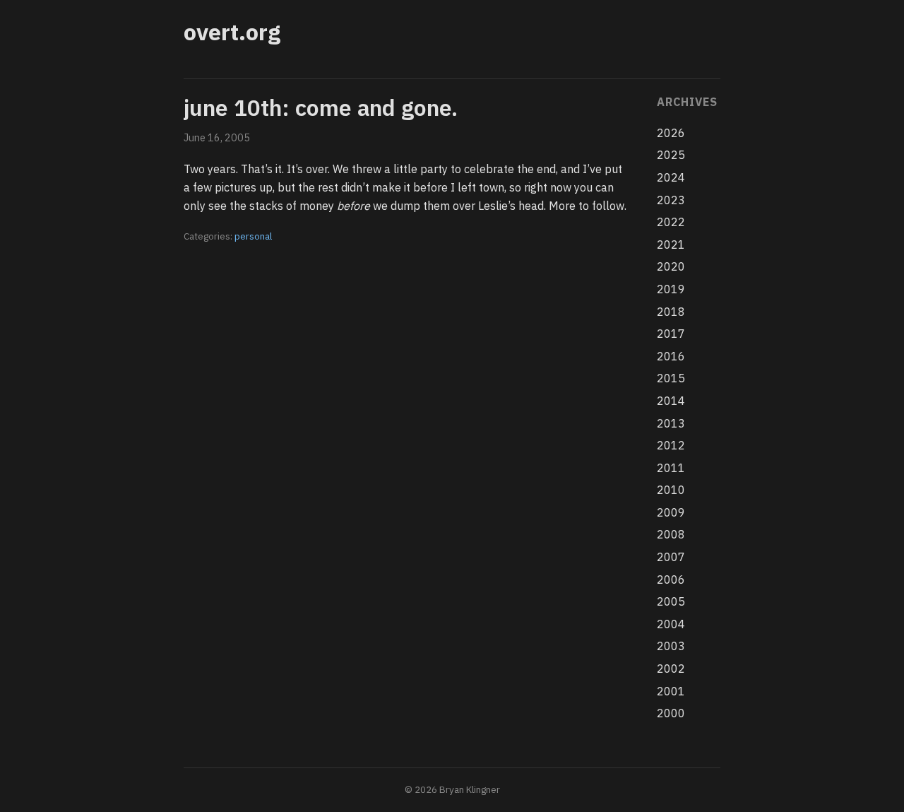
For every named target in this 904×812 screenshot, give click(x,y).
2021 (671, 244)
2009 (671, 512)
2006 (671, 579)
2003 (671, 646)
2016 (671, 356)
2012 (671, 445)
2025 (671, 155)
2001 (671, 691)
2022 (671, 222)
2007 (671, 557)
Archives (687, 102)
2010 (671, 490)
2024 (671, 177)
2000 (671, 713)
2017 (671, 333)
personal (253, 236)
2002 (671, 668)
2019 (671, 289)
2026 (671, 133)
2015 (671, 378)
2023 (671, 200)
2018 (671, 312)
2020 (671, 266)
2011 (671, 468)
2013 (671, 423)
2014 (671, 401)
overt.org (232, 32)
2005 (671, 601)
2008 (671, 534)
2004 (671, 624)
